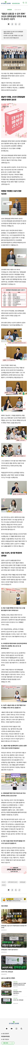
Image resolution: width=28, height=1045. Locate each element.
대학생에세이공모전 (13, 882)
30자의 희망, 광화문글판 (18, 1000)
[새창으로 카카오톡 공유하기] (8, 24)
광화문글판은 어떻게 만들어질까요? (17, 992)
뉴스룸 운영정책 (5, 1033)
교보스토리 (15, 981)
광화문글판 (9, 9)
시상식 (4, 882)
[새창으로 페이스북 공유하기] (12, 24)
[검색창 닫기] (23, 2)
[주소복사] (19, 24)
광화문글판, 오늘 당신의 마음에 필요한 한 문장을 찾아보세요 (19, 984)
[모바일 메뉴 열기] (26, 2)
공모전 (4, 885)
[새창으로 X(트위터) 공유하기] (15, 24)
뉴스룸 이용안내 (5, 1039)
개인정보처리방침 (5, 1036)
